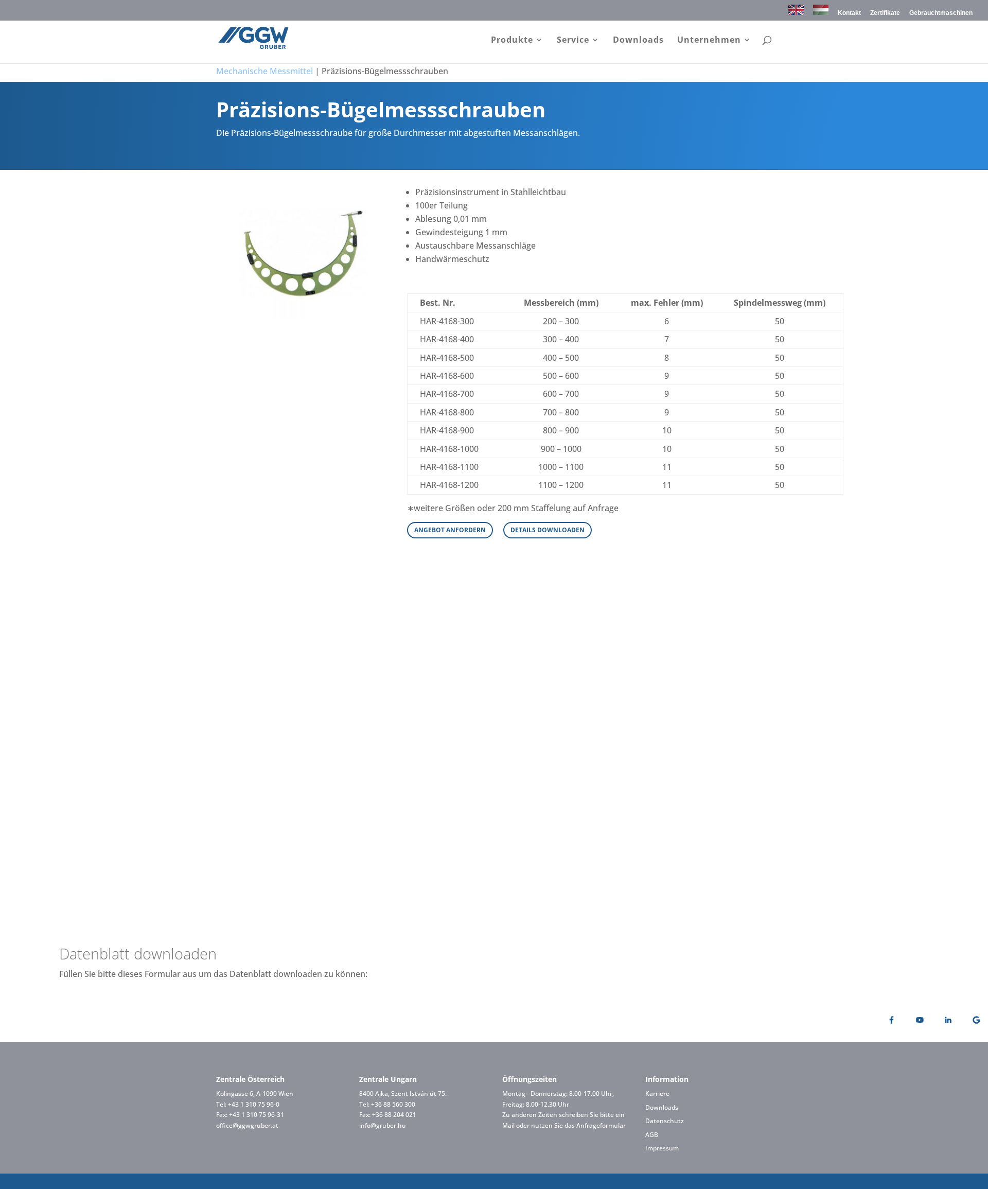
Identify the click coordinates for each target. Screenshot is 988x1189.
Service (573, 40)
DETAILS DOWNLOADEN (547, 530)
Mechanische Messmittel (264, 71)
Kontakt (849, 13)
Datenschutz (664, 1120)
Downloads (638, 40)
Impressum (662, 1148)
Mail (508, 1125)
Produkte (512, 40)
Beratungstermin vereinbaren (494, 630)
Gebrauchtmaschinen (941, 13)
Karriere (657, 1093)
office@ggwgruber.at (247, 1125)
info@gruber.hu (382, 1125)
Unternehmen (709, 40)
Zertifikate (885, 13)
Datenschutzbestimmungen (623, 879)
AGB (651, 1134)
